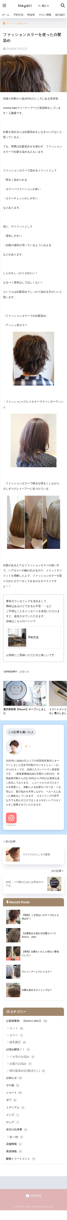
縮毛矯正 (17, 1042)
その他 (12, 1085)
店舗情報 (13, 1144)
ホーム (5, 14)
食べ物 (16, 1136)
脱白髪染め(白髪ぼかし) (26, 1070)
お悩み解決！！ (17, 1049)
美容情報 (13, 1151)
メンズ (12, 1114)
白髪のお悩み (20, 1063)
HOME (35, 1195)
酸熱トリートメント (20, 1158)
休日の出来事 (16, 1129)
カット (16, 1028)
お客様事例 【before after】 (26, 1020)
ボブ (11, 1099)
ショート (14, 1092)
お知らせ (24, 671)
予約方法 (18, 14)
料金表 (31, 14)
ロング (12, 1122)
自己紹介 (60, 14)
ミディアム (15, 1107)
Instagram (11, 825)
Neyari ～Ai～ (34, 5)
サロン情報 (45, 14)
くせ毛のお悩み (21, 1056)
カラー (15, 1035)
